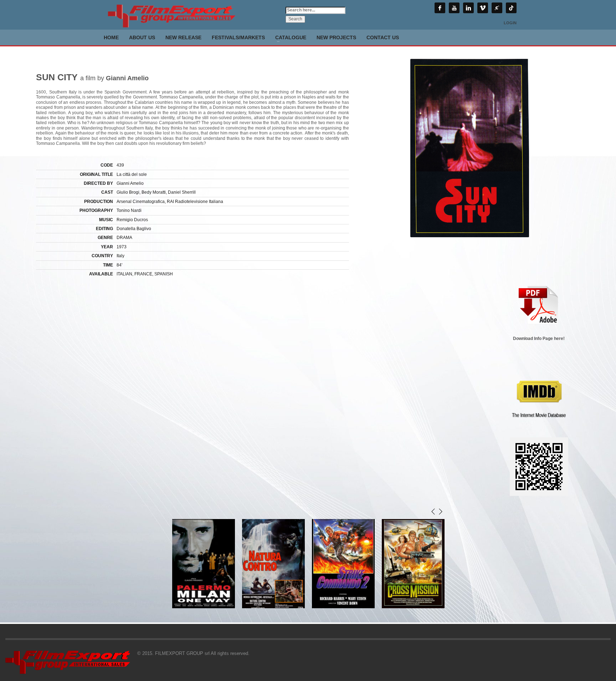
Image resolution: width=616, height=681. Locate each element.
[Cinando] (497, 7)
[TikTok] (511, 7)
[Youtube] (454, 7)
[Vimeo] (482, 7)
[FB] (440, 7)
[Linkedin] (468, 7)
